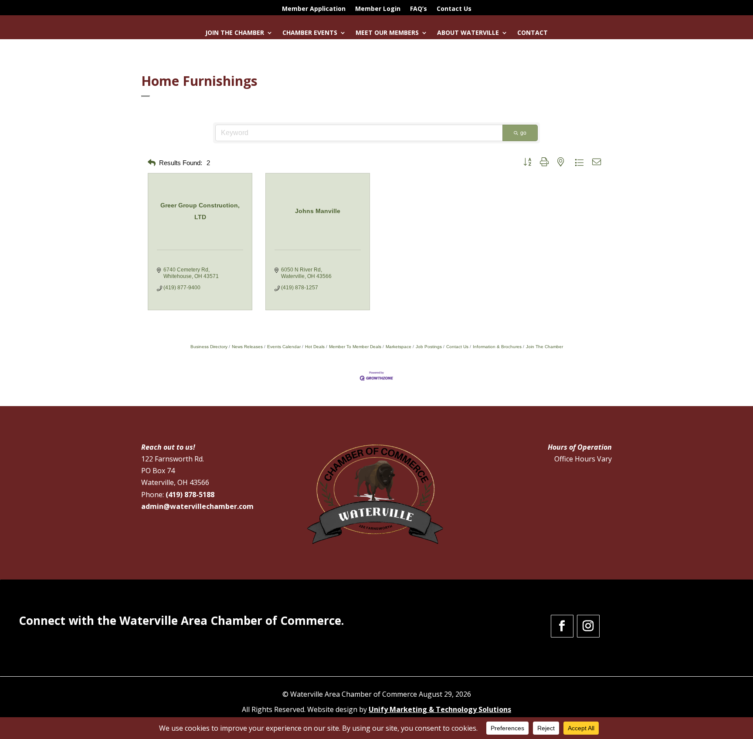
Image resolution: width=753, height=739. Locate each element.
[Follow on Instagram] (588, 626)
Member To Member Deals (355, 346)
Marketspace (398, 346)
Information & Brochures (497, 346)
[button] (152, 163)
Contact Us (454, 9)
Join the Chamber (234, 33)
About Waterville (468, 33)
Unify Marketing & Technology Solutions (440, 709)
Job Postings (429, 346)
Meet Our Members (387, 33)
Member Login (377, 9)
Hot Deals (315, 346)
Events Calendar (284, 346)
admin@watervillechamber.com (197, 506)
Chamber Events (309, 33)
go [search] (523, 133)
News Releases (247, 346)
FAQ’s (418, 9)
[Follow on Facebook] (562, 626)
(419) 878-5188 (190, 494)
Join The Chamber (544, 346)
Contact (532, 33)
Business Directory (208, 346)
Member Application (314, 9)
